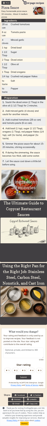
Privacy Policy (16, 385)
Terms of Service (31, 385)
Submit (23, 377)
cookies (37, 420)
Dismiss (24, 423)
